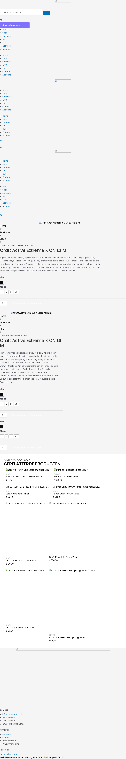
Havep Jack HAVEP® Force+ (67, 493)
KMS (4, 42)
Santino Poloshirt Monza (66, 476)
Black (3, 238)
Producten (5, 232)
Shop (4, 32)
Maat (3, 286)
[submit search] (46, 13)
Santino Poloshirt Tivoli (17, 493)
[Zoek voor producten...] (21, 12)
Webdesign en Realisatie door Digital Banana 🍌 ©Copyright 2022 (31, 757)
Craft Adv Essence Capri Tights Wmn (68, 637)
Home (5, 29)
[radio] (2, 282)
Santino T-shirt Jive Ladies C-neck (24, 476)
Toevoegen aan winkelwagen (26, 303)
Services (6, 36)
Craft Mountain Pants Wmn (63, 557)
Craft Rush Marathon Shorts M (21, 627)
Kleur (2, 277)
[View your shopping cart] (1, 148)
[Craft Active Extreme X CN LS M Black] (59, 222)
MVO (4, 39)
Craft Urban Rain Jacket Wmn (21, 560)
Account (6, 49)
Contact (6, 45)
